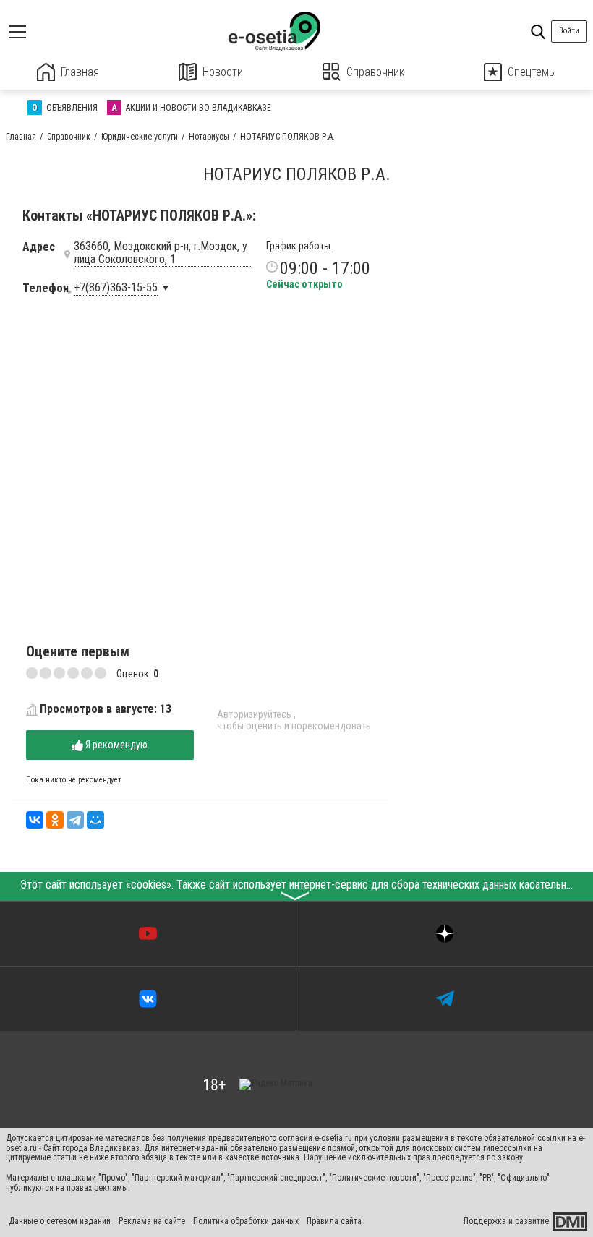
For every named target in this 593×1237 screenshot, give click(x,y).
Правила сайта (334, 1221)
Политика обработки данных (246, 1221)
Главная (80, 72)
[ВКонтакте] (34, 820)
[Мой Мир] (95, 820)
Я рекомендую (115, 744)
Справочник (375, 72)
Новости (222, 72)
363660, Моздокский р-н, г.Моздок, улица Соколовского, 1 (160, 253)
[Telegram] (75, 820)
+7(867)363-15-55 (116, 287)
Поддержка (485, 1221)
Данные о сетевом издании (60, 1221)
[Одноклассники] (55, 820)
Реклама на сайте (152, 1221)
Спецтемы (532, 72)
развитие (532, 1221)
